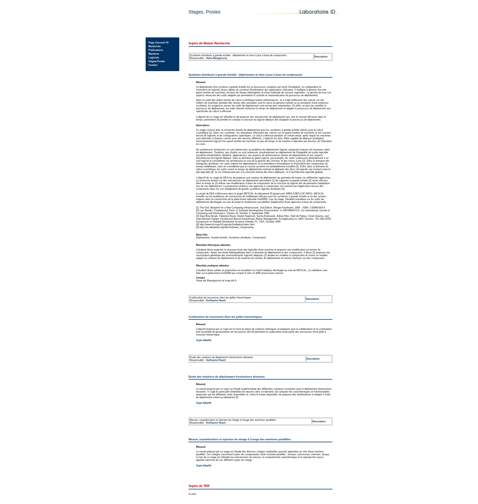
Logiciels (153, 57)
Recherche (154, 46)
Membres (153, 53)
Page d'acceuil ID (158, 42)
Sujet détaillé (203, 340)
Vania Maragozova (216, 58)
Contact (152, 65)
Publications (155, 50)
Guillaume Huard (216, 300)
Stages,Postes (156, 61)
